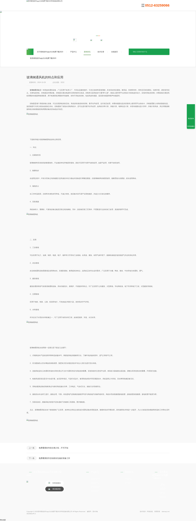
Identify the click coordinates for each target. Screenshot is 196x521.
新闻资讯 (87, 52)
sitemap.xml (165, 511)
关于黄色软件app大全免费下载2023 (50, 52)
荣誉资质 (162, 493)
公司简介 (162, 485)
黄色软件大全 (95, 478)
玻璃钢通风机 (35, 90)
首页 (30, 52)
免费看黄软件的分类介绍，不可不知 (53, 448)
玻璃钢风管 (95, 491)
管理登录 (157, 511)
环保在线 (150, 511)
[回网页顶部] (191, 111)
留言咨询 (162, 497)
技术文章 (101, 52)
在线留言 (114, 52)
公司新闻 (128, 478)
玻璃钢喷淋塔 (95, 487)
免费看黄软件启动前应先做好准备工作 (54, 458)
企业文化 (162, 489)
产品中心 (73, 52)
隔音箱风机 (95, 483)
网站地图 (3, 520)
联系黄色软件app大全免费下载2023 (43, 58)
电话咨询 (191, 118)
